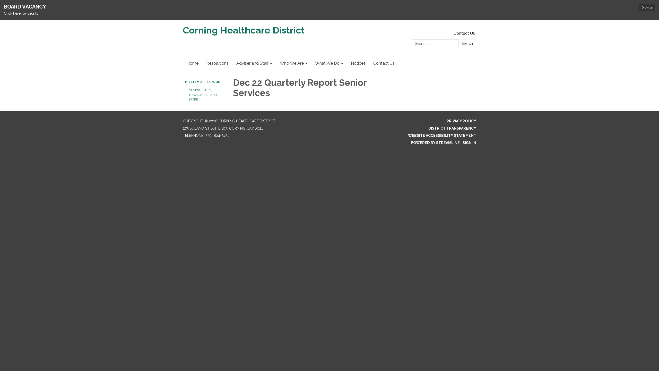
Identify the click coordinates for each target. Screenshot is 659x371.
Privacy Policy (461, 121)
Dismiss (647, 7)
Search (467, 43)
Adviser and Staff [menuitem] (252, 63)
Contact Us (464, 33)
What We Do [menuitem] (327, 63)
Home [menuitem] (192, 63)
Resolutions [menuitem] (217, 63)
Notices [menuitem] (358, 63)
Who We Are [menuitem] (292, 63)
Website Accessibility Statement (442, 135)
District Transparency (452, 128)
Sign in (469, 143)
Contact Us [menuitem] (384, 63)
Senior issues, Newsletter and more (203, 94)
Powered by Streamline (435, 143)
